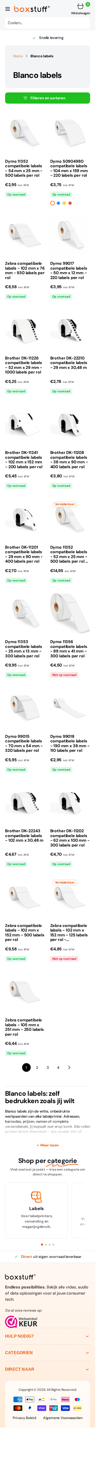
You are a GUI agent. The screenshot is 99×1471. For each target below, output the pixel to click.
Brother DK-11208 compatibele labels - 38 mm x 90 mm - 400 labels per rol (69, 459)
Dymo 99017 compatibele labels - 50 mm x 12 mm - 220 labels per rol (68, 270)
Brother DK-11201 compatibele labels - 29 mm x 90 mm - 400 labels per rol (24, 554)
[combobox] (47, 23)
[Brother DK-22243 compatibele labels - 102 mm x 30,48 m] (25, 846)
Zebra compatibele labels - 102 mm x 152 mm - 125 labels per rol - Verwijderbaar (69, 932)
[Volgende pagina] (69, 1067)
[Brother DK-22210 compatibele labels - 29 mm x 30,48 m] (70, 373)
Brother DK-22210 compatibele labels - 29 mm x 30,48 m (68, 363)
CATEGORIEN (19, 1353)
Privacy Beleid (24, 1418)
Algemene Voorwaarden (62, 1418)
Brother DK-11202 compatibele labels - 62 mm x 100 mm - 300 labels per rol (70, 838)
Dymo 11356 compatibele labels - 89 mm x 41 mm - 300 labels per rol (68, 649)
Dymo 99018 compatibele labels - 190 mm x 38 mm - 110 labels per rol (70, 743)
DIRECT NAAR (19, 1369)
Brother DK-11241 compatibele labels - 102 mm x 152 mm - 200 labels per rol (23, 459)
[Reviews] (47, 1322)
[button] (7, 9)
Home (18, 56)
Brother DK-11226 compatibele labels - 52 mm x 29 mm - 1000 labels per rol (23, 365)
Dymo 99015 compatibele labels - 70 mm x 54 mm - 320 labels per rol (24, 743)
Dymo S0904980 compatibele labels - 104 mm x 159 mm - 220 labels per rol (69, 168)
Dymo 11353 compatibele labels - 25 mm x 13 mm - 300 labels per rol (23, 649)
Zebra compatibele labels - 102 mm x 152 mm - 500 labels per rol (24, 932)
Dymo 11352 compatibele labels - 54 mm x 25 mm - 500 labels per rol (23, 168)
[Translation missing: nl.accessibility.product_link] (25, 133)
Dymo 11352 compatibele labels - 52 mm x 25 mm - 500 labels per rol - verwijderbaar (69, 554)
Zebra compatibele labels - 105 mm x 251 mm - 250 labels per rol (24, 1027)
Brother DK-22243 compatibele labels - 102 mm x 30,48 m (24, 836)
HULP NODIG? (19, 1336)
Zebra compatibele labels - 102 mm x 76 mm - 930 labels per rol (25, 270)
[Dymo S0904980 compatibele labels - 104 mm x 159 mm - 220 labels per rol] (70, 180)
